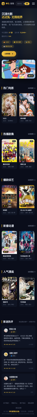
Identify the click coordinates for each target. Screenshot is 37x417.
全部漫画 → (31, 272)
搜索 (27, 4)
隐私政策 (31, 403)
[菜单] (33, 3)
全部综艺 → (31, 180)
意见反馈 (18, 408)
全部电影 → (31, 88)
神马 (8, 3)
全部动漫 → (31, 226)
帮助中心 (14, 403)
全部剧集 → (31, 134)
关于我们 (6, 403)
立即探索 (9, 54)
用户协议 (22, 403)
